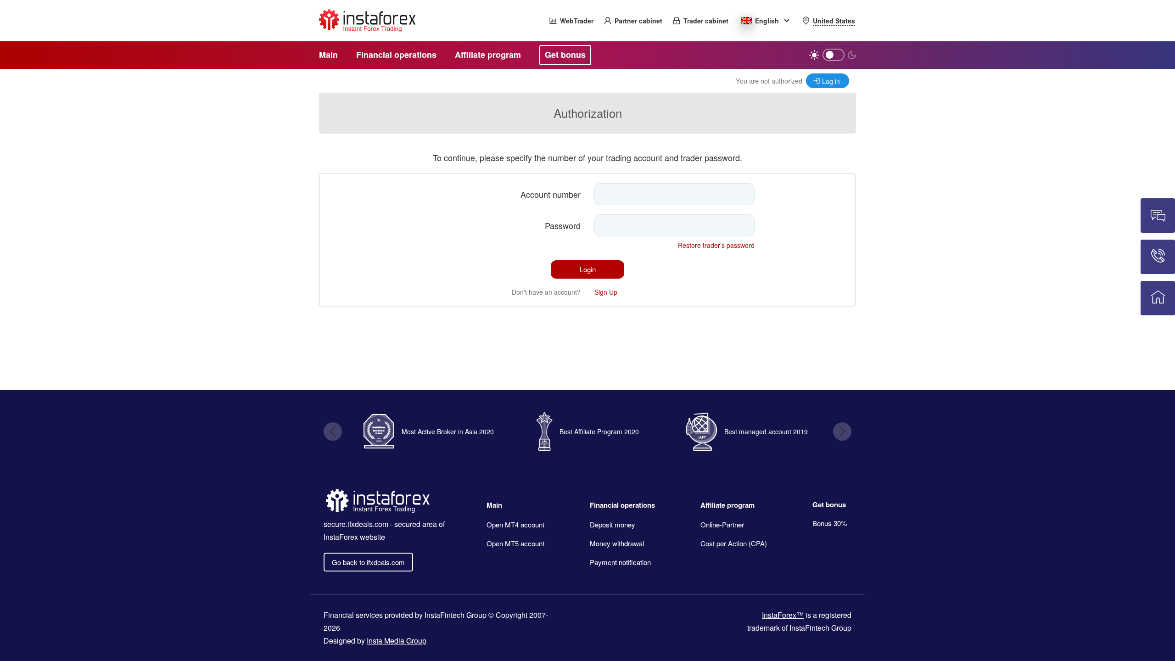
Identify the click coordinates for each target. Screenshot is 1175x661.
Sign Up (605, 292)
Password (563, 225)
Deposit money (612, 524)
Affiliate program (727, 505)
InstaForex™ (783, 615)
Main (494, 505)
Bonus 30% (829, 523)
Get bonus (829, 504)
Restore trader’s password (716, 245)
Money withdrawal (617, 543)
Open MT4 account (515, 524)
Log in (831, 81)
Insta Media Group (396, 640)
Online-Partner (722, 524)
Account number (550, 194)
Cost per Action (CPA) (733, 543)
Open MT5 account (515, 543)
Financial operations (622, 505)
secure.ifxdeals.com (356, 524)
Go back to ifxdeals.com (368, 562)
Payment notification (620, 562)
